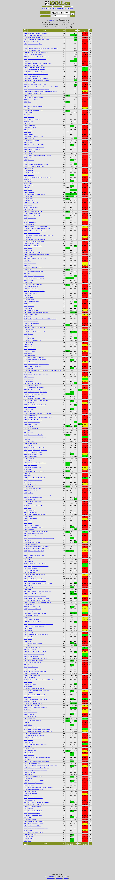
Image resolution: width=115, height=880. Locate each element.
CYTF (25, 82)
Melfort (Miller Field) (33, 385)
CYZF (25, 93)
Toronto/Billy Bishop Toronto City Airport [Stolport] (40, 731)
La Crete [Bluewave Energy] (35, 452)
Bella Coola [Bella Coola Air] (35, 480)
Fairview (30, 774)
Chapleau (30, 795)
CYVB (25, 215)
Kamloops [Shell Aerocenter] (35, 35)
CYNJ (25, 456)
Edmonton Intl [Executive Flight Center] (37, 744)
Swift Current (31, 308)
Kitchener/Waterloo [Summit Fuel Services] (38, 761)
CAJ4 (25, 224)
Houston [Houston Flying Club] (35, 110)
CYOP (25, 609)
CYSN (25, 789)
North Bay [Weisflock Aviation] (35, 815)
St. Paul (30, 516)
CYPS (25, 555)
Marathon (30, 817)
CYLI (25, 460)
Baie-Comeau (31, 772)
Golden (29, 641)
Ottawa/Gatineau (32, 750)
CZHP (25, 441)
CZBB (25, 548)
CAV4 (25, 252)
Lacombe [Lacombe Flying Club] (36, 278)
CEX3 (25, 364)
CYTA (25, 198)
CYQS (25, 484)
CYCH (25, 342)
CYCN (25, 808)
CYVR (25, 76)
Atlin (29, 559)
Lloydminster (31, 306)
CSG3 (25, 383)
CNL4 (25, 493)
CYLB (25, 192)
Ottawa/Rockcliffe (32, 716)
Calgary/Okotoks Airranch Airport (36, 241)
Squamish (30, 432)
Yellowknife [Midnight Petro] (34, 93)
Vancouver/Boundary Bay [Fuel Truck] (37, 652)
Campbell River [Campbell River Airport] (37, 33)
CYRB (25, 838)
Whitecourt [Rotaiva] (33, 41)
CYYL (25, 162)
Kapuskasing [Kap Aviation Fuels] (36, 166)
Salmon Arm (31, 377)
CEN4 (25, 291)
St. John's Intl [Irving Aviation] (35, 54)
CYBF (25, 220)
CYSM (25, 256)
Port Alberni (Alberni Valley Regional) (37, 581)
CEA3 (25, 351)
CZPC (25, 514)
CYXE (25, 624)
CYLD (25, 795)
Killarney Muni (31, 125)
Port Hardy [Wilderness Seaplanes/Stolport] (38, 690)
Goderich (30, 645)
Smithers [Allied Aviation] (34, 542)
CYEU (25, 841)
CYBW (25, 531)
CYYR (25, 828)
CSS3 (25, 321)
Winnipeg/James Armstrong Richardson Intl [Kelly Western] (42, 319)
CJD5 (25, 469)
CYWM (25, 381)
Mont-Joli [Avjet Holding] (34, 422)
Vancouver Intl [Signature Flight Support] (37, 359)
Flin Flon (30, 585)
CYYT (25, 54)
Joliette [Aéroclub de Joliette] (35, 383)
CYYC (25, 39)
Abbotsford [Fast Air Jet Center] (35, 106)
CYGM (25, 340)
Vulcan (29, 102)
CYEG (25, 387)
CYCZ (25, 310)
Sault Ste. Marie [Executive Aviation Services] (39, 600)
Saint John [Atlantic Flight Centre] (36, 688)
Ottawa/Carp (31, 338)
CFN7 (25, 482)
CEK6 (25, 254)
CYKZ (25, 312)
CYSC (25, 692)
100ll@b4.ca (52, 20)
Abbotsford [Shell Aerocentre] (35, 776)
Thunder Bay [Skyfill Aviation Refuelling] (37, 707)
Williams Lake (31, 362)
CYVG (25, 372)
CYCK (25, 488)
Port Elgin (30, 493)
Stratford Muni (31, 499)
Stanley (30, 183)
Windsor (30, 759)
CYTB (25, 486)
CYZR (25, 525)
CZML (25, 428)
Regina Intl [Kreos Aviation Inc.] (35, 527)
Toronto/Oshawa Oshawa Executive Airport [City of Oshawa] (42, 91)
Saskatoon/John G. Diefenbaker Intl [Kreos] (38, 802)
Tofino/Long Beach (32, 793)
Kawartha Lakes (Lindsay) (34, 467)
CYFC (25, 783)
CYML (25, 632)
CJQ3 (25, 284)
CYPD (25, 349)
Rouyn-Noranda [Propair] (34, 140)
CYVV (25, 686)
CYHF (25, 705)
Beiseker (30, 521)
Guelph (29, 722)
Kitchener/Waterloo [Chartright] (35, 97)
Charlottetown (31, 677)
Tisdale (29, 132)
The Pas (30, 445)
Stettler (29, 316)
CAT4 (25, 536)
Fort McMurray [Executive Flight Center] (37, 699)
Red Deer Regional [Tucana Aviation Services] (39, 591)
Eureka (29, 841)
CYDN (25, 450)
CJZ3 (25, 385)
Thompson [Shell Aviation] (34, 733)
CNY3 (25, 458)
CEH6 (25, 123)
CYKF (25, 97)
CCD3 (25, 295)
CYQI (25, 112)
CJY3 (25, 132)
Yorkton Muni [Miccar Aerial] (34, 46)
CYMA (25, 127)
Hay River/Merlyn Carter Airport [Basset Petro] (39, 228)
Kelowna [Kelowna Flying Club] (35, 394)
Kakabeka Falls (31, 151)
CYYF (25, 478)
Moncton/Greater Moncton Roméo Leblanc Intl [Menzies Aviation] (43, 87)
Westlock (30, 344)
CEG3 (25, 278)
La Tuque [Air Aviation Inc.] (34, 366)
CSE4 (25, 473)
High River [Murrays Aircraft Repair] (36, 327)
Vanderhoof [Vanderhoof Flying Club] (37, 437)
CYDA (25, 604)
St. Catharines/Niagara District (35, 789)
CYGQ (25, 626)
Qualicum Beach (32, 536)
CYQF (25, 258)
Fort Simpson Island (33, 207)
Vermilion (30, 372)
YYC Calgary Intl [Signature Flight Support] (38, 39)
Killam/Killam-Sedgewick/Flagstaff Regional (38, 254)
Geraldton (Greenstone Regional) (36, 626)
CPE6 (25, 727)
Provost (30, 123)
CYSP (25, 817)
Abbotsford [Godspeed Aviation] (35, 579)
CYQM (25, 48)
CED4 (25, 104)
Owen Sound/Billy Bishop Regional (36, 194)
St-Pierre (30, 190)
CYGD (25, 645)
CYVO (25, 323)
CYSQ (25, 559)
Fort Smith (30, 256)
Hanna (29, 336)
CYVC (25, 763)
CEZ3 (25, 213)
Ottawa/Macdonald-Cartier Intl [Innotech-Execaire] (40, 583)
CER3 (25, 149)
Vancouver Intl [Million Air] (34, 76)
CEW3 (25, 516)
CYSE (25, 432)
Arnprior (30, 523)
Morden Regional (32, 222)
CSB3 (25, 490)
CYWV (25, 61)
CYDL (25, 785)
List (55, 8)
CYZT (25, 690)
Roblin (29, 475)
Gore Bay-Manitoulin (33, 544)
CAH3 (25, 424)
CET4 (25, 207)
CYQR (25, 267)
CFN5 (25, 452)
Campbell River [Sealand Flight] (35, 533)
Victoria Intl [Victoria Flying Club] (36, 551)
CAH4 (25, 553)
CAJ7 (25, 119)
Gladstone (30, 297)
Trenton (30, 830)
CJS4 (25, 407)
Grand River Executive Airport (35, 420)
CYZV (25, 682)
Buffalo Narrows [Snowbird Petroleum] (37, 230)
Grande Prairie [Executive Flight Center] (37, 613)
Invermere (30, 617)
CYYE (25, 669)
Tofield (29, 181)
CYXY (25, 37)
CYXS (25, 574)
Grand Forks (31, 299)
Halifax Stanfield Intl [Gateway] (35, 823)
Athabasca (30, 381)
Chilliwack (30, 426)
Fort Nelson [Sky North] (33, 669)
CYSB (25, 404)
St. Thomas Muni (32, 484)
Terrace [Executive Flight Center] (36, 654)
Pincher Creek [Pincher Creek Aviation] (37, 514)
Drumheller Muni (32, 263)
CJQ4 (25, 134)
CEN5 (25, 203)
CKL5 (25, 179)
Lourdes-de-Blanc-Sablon (34, 826)
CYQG (25, 759)
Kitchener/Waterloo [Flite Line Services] (37, 658)
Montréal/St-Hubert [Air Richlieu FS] (36, 695)
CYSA (25, 499)
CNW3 (25, 248)
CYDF (25, 52)
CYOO (25, 91)
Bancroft (30, 248)
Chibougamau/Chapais (33, 243)
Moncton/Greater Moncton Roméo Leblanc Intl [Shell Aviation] (43, 48)
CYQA (25, 778)
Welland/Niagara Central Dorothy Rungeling (39, 768)
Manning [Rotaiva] (32, 611)
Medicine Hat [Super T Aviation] (35, 435)
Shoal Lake (30, 179)
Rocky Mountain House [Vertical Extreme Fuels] (39, 413)
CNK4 (25, 673)
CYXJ (25, 563)
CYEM (25, 239)
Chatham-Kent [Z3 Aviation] (34, 488)
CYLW (25, 394)
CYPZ (25, 379)
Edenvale (30, 740)
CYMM (25, 699)
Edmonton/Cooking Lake (34, 213)
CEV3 (25, 334)
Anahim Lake (31, 224)
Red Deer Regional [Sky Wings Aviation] (37, 392)
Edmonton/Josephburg (33, 301)
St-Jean (30, 196)
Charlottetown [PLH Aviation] (35, 50)
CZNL (25, 273)
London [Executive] (32, 415)
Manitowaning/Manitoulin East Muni (36, 239)
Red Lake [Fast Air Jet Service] (35, 798)
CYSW (25, 615)
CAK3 (25, 454)
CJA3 (25, 222)
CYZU (25, 41)
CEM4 (25, 557)
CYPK (25, 44)
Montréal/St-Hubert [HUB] (34, 813)
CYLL (25, 306)
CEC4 (25, 65)
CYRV (25, 168)
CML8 (25, 619)
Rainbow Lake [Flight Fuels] (34, 609)
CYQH (25, 748)
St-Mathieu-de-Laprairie (34, 619)
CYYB (25, 815)
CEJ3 (25, 316)
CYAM (25, 600)
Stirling (29, 697)
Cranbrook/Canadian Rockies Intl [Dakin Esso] (39, 63)
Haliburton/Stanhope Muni (34, 621)
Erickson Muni (31, 280)
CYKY (25, 518)
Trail (29, 265)
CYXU (25, 415)
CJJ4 (25, 114)
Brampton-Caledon (32, 465)
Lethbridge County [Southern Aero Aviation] (38, 598)
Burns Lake (30, 379)
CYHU (25, 147)
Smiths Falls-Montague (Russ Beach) (37, 462)
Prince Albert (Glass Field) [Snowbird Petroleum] (39, 177)
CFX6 (25, 102)
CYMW (25, 628)
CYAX (25, 396)
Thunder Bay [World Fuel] (34, 99)
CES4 (25, 344)
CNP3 (25, 523)
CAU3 (25, 389)
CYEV (25, 821)
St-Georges (30, 742)
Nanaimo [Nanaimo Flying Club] (35, 357)
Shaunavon (31, 304)
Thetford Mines (31, 510)
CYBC (25, 772)
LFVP (25, 190)
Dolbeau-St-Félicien (33, 288)
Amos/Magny (31, 529)
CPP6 (25, 420)
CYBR (25, 594)
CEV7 (25, 181)
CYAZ (25, 793)
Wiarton (30, 686)
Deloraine (30, 114)
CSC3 (25, 355)
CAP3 (25, 639)
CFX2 (25, 241)
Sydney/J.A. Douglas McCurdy (35, 136)
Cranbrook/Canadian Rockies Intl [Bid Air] (38, 78)
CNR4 (25, 746)
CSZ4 (25, 121)
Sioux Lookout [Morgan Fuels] (35, 497)
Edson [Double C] (32, 512)
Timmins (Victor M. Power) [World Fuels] (37, 770)
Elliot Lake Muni (32, 791)
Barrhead (30, 95)
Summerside (31, 755)
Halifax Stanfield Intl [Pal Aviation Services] (38, 80)
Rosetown (30, 153)
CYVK (25, 261)
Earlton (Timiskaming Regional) (35, 737)
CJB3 (25, 471)
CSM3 (25, 510)
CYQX (25, 836)
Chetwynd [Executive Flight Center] (36, 69)
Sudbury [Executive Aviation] (35, 703)
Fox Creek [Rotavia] (32, 104)
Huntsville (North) (32, 701)
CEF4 (25, 269)
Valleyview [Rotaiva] (33, 286)
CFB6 (25, 301)
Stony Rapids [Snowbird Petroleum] (36, 398)
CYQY (25, 136)
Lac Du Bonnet (31, 396)
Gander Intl (30, 836)
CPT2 (25, 205)
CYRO (25, 716)
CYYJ (25, 551)
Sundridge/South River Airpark (35, 727)
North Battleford (31, 200)
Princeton (30, 503)
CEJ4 (25, 667)
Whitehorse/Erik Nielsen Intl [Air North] (37, 37)
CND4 (25, 621)
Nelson (29, 273)
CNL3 (25, 447)
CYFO (25, 585)
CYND (25, 750)
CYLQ (25, 366)
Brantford (30, 325)
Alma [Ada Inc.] (31, 82)
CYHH (25, 108)
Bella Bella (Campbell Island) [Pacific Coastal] (39, 757)
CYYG (25, 50)
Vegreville (30, 334)
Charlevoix (30, 632)
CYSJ (25, 688)
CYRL (25, 798)
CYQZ (25, 630)
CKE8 (25, 188)
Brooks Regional (32, 649)
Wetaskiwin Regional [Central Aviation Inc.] (38, 364)
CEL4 (25, 336)
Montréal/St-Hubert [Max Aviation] (36, 147)
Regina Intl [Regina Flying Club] (35, 267)
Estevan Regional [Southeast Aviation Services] (39, 155)
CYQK (25, 540)
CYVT (25, 230)
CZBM (25, 643)
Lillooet (29, 460)
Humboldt (30, 170)
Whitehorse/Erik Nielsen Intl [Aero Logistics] (38, 546)
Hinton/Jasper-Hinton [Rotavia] (35, 65)
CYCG (25, 538)
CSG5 (25, 572)
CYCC (25, 293)
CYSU (25, 755)
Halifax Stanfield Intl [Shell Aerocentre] (37, 59)
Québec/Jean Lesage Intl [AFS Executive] (38, 780)
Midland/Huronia (32, 576)
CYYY (25, 422)
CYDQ (25, 402)
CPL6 (25, 314)
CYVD (25, 164)
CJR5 (25, 297)
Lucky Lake (30, 185)
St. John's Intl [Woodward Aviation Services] (38, 56)
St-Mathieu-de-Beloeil (33, 490)
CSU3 (25, 142)
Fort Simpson (31, 714)
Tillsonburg (30, 486)
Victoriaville (31, 561)
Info (53, 8)
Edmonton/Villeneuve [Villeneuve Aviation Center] (40, 417)
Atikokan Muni (31, 368)
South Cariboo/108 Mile (33, 428)
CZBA (25, 656)
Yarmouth (30, 112)
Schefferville (31, 753)
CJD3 (25, 329)
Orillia (29, 710)
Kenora (29, 540)
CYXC (25, 63)
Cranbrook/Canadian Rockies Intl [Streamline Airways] (41, 235)
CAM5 (25, 110)
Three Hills (30, 209)
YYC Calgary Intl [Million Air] (35, 72)
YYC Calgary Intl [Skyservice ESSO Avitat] (38, 74)
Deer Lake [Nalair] (32, 834)
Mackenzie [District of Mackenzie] (36, 276)
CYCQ (25, 69)
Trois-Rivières (31, 718)
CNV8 (25, 740)
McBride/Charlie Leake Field (35, 252)
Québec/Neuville (32, 819)
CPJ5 (25, 697)
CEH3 (25, 226)
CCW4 (25, 183)
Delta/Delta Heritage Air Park (35, 454)
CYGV (25, 800)
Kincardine (30, 637)
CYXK (25, 282)
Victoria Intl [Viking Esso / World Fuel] (37, 671)
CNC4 (25, 722)
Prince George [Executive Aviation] (36, 574)
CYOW (25, 89)
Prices (43, 8)
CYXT (25, 654)
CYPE (25, 664)
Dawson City (31, 604)
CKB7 (25, 475)
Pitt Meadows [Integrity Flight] (35, 44)
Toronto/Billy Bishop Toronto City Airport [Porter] (39, 729)
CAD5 (25, 589)
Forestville (30, 346)
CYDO (25, 288)
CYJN (25, 196)
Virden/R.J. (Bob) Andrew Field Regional (38, 164)
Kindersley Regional (33, 518)
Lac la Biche (31, 192)
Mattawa (30, 725)
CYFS (25, 714)
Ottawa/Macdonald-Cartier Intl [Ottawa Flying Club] (40, 787)
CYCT (25, 409)
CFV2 (25, 521)
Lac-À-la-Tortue (31, 157)
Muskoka (30, 778)
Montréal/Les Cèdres (33, 321)
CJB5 (25, 145)
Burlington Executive (33, 656)
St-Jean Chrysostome (33, 572)
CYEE (25, 576)
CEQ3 (25, 250)
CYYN (25, 308)
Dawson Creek (31, 402)
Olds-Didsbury (31, 351)
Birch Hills (30, 329)
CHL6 (25, 701)
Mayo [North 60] (32, 127)
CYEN (25, 155)
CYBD (25, 480)
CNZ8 (25, 647)
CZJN (25, 175)
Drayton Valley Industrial (34, 149)
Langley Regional (32, 456)
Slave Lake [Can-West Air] (34, 501)
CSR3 (25, 561)
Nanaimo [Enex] (32, 684)
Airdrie (29, 269)
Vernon (29, 261)
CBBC (25, 757)
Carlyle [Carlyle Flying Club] (35, 284)
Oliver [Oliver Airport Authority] (35, 389)
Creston (30, 353)
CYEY (25, 529)
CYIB (25, 368)
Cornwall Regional (32, 293)
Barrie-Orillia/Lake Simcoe (34, 806)
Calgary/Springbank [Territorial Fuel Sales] (38, 566)
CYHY (25, 228)
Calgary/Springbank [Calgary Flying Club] (38, 531)
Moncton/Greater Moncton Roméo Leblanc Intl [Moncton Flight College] (45, 370)
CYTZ (25, 729)
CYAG (25, 443)
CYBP (25, 649)
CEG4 (25, 263)
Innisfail (30, 557)
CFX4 (25, 611)
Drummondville (31, 355)
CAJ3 (25, 353)
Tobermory (30, 746)
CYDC (25, 503)
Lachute (30, 473)
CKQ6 (25, 280)
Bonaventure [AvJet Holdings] (35, 675)
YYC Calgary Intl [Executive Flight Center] (38, 634)
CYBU (25, 237)
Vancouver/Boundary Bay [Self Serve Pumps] (39, 548)
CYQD (25, 445)
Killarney (30, 205)
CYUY (25, 140)
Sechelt (30, 639)
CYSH (25, 462)
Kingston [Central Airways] (34, 662)
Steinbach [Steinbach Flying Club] (36, 471)
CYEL (25, 791)
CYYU (25, 166)
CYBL (25, 33)
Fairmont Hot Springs (33, 310)
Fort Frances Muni (32, 443)
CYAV (25, 374)
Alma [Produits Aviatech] (34, 233)
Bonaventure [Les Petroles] (34, 215)
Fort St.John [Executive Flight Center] (37, 563)
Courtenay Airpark (32, 424)
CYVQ (25, 660)
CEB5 (25, 774)
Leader (29, 469)
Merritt (29, 589)
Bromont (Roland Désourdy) (35, 643)
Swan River (31, 175)
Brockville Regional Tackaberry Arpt (36, 447)
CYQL (25, 495)
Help (71, 8)
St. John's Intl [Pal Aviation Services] (36, 804)
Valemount (30, 553)
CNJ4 (25, 710)
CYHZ (25, 59)
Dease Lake (31, 785)
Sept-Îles (30, 682)
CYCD (25, 357)
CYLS (25, 806)
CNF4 (25, 467)
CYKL (25, 753)
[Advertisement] (57, 859)
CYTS (25, 770)
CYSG (25, 742)
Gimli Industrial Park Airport (34, 340)
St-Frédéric (30, 121)
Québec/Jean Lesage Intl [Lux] (35, 832)
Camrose (30, 250)
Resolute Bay (31, 838)
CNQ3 (25, 768)
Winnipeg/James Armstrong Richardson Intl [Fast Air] (40, 679)
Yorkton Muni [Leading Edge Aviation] (37, 596)
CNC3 (25, 465)
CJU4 (25, 170)
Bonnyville (30, 220)
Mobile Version (59, 878)
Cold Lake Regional (33, 203)
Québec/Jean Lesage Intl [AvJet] (36, 735)
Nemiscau (30, 108)
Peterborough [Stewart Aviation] (35, 271)
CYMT (25, 243)
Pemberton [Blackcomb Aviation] (36, 555)
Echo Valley (31, 117)
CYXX (25, 106)
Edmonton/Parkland (33, 314)
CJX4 (25, 153)
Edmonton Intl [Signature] (34, 570)
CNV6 (25, 712)
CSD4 (25, 160)
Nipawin (30, 237)
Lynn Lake (30, 162)
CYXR (25, 737)
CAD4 (25, 265)
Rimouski (30, 282)
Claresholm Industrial (33, 667)
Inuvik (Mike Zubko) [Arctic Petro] (36, 821)
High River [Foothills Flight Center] (36, 291)
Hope (29, 430)
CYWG (25, 319)
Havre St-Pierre (31, 800)
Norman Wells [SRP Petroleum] (35, 660)
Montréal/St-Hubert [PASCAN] (35, 811)
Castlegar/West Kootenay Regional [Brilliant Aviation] (41, 538)
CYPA (25, 177)
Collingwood (31, 458)
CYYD (25, 542)
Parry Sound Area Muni (33, 673)
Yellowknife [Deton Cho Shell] (35, 246)
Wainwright (30, 61)
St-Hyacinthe (31, 142)
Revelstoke (30, 168)
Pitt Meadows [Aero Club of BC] (35, 211)
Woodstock (30, 295)
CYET (25, 512)
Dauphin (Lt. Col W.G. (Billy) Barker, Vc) (37, 450)
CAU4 (25, 437)
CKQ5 (25, 185)
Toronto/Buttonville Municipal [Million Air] (38, 312)
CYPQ (25, 271)
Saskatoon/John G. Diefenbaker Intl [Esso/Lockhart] (40, 624)
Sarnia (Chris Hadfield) (33, 525)
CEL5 (25, 286)
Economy (48, 8)
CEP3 (25, 95)
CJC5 (25, 304)
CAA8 (25, 617)
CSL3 (25, 157)
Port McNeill (31, 587)
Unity (29, 188)
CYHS (25, 172)
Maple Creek (31, 134)
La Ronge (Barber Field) (34, 763)
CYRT (25, 138)
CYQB (25, 735)
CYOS (25, 194)
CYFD (25, 325)
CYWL (25, 362)
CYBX (25, 826)
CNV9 (25, 819)
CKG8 (25, 151)
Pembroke (30, 198)
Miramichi (30, 342)
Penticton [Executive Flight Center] (36, 478)
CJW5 (25, 411)
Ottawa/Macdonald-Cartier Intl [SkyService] (38, 89)
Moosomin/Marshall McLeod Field (36, 145)
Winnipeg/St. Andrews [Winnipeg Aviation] (38, 374)
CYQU (25, 613)
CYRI (25, 505)
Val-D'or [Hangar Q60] (33, 323)
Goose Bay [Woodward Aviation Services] (38, 828)
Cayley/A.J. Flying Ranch (34, 119)
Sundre (29, 482)
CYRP (25, 338)
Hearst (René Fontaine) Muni (35, 705)
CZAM (25, 377)
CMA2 (25, 725)
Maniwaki (30, 628)
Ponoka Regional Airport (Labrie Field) (37, 226)
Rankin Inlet (31, 138)
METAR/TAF (60, 8)
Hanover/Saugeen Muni (34, 172)
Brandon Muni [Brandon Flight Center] (37, 594)
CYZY (25, 276)
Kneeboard (66, 8)
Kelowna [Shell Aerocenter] (34, 720)
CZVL (25, 400)
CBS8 (25, 581)
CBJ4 (25, 117)
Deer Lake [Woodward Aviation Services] (38, 52)
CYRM (25, 413)
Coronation (30, 409)
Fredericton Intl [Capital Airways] (35, 783)
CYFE (25, 346)
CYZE (25, 544)
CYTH (25, 733)
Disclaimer (66, 878)
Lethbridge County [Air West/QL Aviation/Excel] (39, 495)
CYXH (25, 435)
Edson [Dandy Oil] (32, 568)
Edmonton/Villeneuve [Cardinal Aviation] (38, 400)
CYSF (25, 398)
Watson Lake (31, 748)
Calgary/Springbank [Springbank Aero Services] (39, 602)
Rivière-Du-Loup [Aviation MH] (35, 505)
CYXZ (25, 508)
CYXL (25, 497)
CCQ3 (25, 439)
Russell (30, 411)
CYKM (25, 637)
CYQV (25, 46)
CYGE (25, 641)
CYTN (25, 830)
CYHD (25, 218)
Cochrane (30, 808)
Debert (29, 439)
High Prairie (31, 441)
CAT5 (25, 587)
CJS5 (25, 125)
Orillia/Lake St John (32, 712)
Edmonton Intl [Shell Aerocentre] (35, 387)
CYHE (25, 430)
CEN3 (25, 209)
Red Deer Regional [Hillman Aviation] (37, 258)
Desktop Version (50, 878)
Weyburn (30, 130)
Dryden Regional (32, 218)
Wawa (29, 508)
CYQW (25, 200)
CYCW (25, 426)
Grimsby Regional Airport (34, 647)
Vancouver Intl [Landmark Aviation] (36, 331)
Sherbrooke (31, 692)
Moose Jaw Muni (32, 407)
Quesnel (30, 630)
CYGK (25, 662)
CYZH (25, 501)
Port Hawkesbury (32, 349)
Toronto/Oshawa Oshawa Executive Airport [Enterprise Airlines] (43, 765)
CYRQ (25, 718)
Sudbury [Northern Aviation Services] (37, 404)
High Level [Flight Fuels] (34, 606)
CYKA (25, 35)
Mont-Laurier (31, 160)
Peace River (31, 664)
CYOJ (25, 606)
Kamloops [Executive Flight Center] (36, 67)
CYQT (25, 99)
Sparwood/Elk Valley (33, 615)
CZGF (25, 299)
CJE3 (25, 130)
